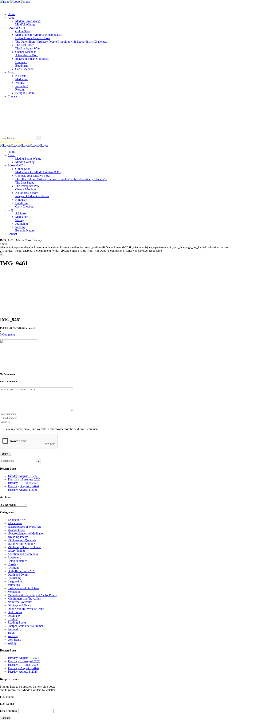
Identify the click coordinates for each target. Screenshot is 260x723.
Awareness (14, 557)
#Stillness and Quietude (22, 540)
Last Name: (7, 703)
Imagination (15, 581)
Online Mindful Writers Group (26, 608)
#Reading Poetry (18, 536)
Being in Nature (17, 560)
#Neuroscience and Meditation (26, 533)
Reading (13, 619)
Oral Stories (15, 612)
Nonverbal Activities (20, 602)
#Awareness (15, 523)
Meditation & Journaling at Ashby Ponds (32, 595)
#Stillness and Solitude (21, 543)
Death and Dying (18, 574)
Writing (12, 643)
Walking (13, 636)
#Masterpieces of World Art (24, 526)
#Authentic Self (17, 519)
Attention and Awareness (23, 554)
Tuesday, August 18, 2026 (23, 476)
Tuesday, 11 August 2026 (23, 482)
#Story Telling (16, 550)
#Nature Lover (16, 530)
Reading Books (17, 622)
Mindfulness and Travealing (24, 598)
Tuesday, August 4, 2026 (22, 489)
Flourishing (14, 578)
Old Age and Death (19, 605)
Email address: (9, 710)
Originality (14, 615)
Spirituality (14, 629)
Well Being (14, 639)
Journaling (14, 584)
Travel (11, 632)
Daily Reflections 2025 (21, 571)
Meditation (14, 591)
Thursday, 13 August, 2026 (24, 479)
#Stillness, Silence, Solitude (24, 547)
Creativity (13, 567)
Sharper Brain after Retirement (26, 626)
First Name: (7, 696)
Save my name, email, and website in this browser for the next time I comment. (52, 429)
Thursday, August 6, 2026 (23, 486)
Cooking (13, 564)
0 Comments (7, 334)
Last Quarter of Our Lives (23, 588)
